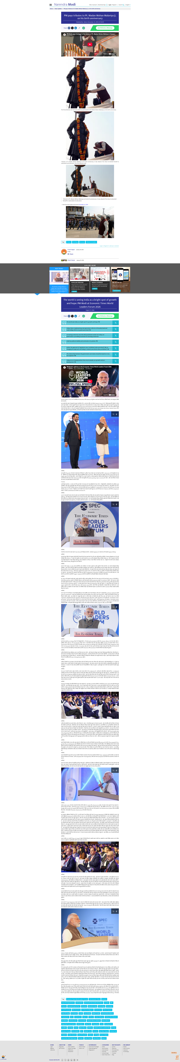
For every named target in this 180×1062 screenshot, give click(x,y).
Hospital (64, 1035)
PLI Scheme (74, 1013)
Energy (113, 1028)
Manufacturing (92, 1006)
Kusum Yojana (104, 1035)
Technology (102, 1006)
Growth (107, 1003)
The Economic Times (94, 999)
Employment (65, 1017)
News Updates (58, 9)
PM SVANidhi (75, 1031)
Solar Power (88, 1038)
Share (71, 254)
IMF (112, 1003)
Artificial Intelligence (87, 1010)
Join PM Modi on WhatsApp (105, 28)
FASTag (96, 1035)
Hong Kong (95, 1024)
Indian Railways (99, 1017)
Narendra (65, 4)
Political (91, 1017)
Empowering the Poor (74, 1006)
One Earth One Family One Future (94, 1003)
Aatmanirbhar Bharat (107, 1013)
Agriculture (83, 1028)
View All (74, 291)
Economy (84, 1006)
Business (104, 999)
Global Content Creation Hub (102, 1028)
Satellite (64, 1028)
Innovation (109, 1006)
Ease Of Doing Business (68, 1003)
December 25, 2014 (83, 204)
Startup (70, 1028)
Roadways (64, 1021)
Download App (117, 291)
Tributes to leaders (91, 242)
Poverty (64, 1006)
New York (88, 1024)
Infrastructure (73, 1021)
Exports (85, 1017)
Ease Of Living (65, 1013)
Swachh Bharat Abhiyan (93, 1021)
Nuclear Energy (66, 1031)
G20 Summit (79, 1003)
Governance (98, 1010)
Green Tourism (72, 1035)
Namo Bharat (105, 1021)
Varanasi (82, 242)
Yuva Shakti (87, 1013)
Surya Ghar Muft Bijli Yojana (69, 1038)
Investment (78, 1017)
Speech (104, 1038)
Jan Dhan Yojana (104, 1031)
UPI (82, 1031)
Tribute (69, 242)
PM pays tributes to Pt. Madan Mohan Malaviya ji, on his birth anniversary (90, 16)
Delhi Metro (80, 1024)
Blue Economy (76, 1010)
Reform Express (107, 1010)
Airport (90, 1035)
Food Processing (66, 1010)
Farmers (81, 1038)
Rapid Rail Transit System (68, 1024)
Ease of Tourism (82, 1035)
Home (51, 9)
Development (108, 1024)
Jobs (72, 1017)
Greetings (75, 242)
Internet (95, 1031)
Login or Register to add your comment (109, 246)
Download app (4, 1059)
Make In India (95, 1013)
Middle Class (88, 1031)
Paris (101, 1024)
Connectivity (82, 1021)
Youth (80, 1013)
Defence (90, 1028)
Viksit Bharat (96, 1038)
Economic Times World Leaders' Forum (77, 999)
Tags (63, 242)
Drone (76, 1028)
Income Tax (113, 1031)
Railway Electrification (111, 1017)
